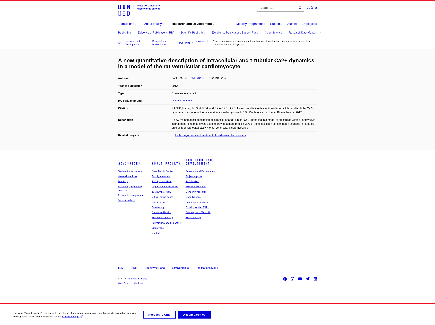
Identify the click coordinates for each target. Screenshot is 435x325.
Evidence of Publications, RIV (156, 32)
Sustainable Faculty (162, 217)
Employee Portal (155, 267)
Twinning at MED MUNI (198, 212)
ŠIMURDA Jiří (197, 78)
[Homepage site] (139, 10)
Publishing (124, 32)
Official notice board (162, 197)
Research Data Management (306, 32)
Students (276, 24)
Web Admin (124, 283)
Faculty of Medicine (182, 100)
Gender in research (196, 191)
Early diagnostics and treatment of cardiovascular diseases (210, 135)
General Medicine (127, 176)
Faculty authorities (161, 181)
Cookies (138, 283)
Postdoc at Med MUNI (197, 207)
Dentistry (123, 181)
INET (135, 267)
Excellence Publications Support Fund (235, 32)
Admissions (129, 163)
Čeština (312, 7)
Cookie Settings (70, 316)
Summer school (126, 200)
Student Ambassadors (130, 171)
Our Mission (158, 202)
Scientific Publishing (192, 32)
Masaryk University (137, 278)
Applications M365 (207, 267)
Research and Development (199, 161)
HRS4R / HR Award (196, 186)
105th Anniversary (161, 191)
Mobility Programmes (250, 24)
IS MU (122, 267)
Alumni (292, 24)
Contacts (156, 233)
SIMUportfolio (180, 267)
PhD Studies (192, 181)
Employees (309, 24)
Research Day (193, 217)
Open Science (273, 32)
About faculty (166, 163)
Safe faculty (158, 207)
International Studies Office (166, 222)
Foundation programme (131, 195)
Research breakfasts (197, 202)
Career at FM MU (161, 212)
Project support (194, 176)
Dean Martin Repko (162, 171)
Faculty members (161, 176)
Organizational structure (165, 186)
